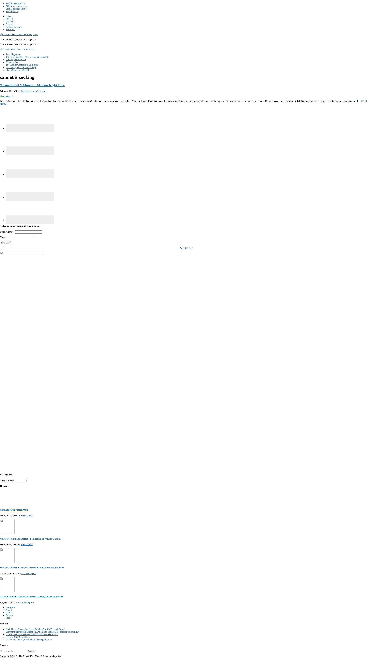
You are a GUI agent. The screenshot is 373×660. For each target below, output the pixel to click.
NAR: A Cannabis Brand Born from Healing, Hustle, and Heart (31, 596)
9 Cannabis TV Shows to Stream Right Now (32, 85)
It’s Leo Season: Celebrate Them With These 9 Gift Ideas (32, 634)
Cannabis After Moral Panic (14, 510)
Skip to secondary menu (17, 6)
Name (3, 237)
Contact (9, 612)
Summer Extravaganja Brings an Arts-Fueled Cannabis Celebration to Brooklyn (42, 632)
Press (8, 618)
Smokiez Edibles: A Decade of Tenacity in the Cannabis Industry (32, 567)
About (9, 610)
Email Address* (7, 232)
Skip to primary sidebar (16, 9)
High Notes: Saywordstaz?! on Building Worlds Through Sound (35, 629)
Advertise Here (186, 248)
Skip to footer (12, 11)
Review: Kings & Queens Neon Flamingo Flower (29, 639)
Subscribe (10, 607)
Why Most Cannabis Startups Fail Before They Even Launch (30, 539)
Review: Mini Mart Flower (18, 637)
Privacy (9, 615)
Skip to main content (15, 3)
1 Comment (40, 91)
